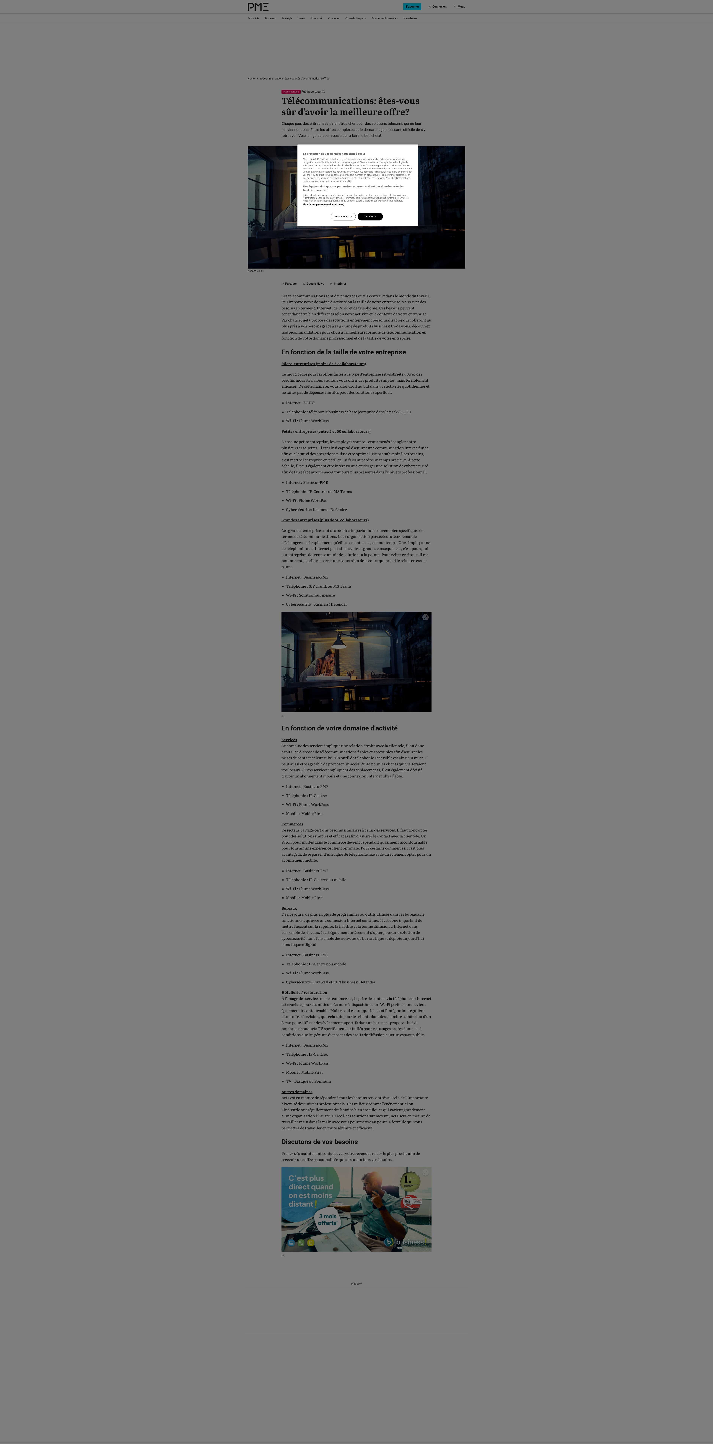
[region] (357, 185)
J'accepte (370, 216)
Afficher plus (343, 216)
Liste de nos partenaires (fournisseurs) (323, 204)
